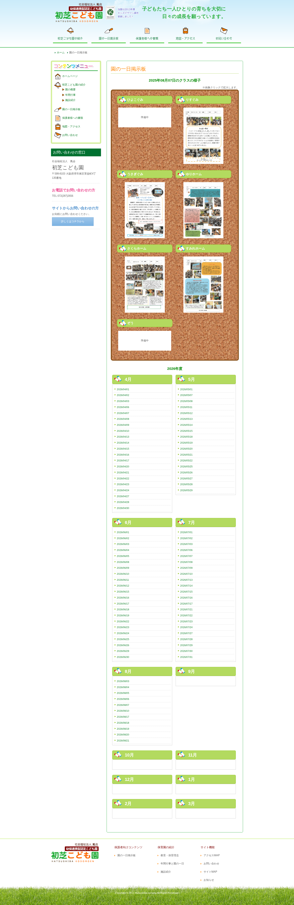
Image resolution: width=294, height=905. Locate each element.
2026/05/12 (186, 413)
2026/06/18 (123, 609)
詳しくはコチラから (72, 221)
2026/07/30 (186, 651)
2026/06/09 (123, 568)
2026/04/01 (123, 389)
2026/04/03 (123, 401)
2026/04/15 (123, 448)
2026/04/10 (123, 431)
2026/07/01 (186, 532)
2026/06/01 (123, 532)
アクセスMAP (212, 855)
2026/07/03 (186, 544)
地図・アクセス (185, 38)
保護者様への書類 (147, 38)
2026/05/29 (186, 490)
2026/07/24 (186, 627)
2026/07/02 (186, 538)
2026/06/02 (123, 538)
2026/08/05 (123, 693)
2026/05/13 (186, 419)
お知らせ (209, 879)
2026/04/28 (123, 502)
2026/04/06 (123, 407)
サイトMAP (210, 871)
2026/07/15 (186, 591)
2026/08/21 (123, 740)
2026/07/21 (186, 609)
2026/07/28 (186, 639)
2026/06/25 (123, 639)
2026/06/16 (123, 597)
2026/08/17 (123, 716)
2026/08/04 (123, 687)
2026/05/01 (186, 389)
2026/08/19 (123, 728)
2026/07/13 (186, 580)
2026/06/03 (123, 544)
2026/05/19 (186, 442)
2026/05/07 (186, 395)
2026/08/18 (123, 722)
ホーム (61, 52)
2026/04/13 (123, 436)
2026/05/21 (186, 454)
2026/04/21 (123, 472)
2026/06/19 (123, 615)
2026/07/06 (186, 550)
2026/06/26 (123, 645)
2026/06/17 (123, 603)
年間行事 (70, 94)
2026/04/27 (123, 496)
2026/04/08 (123, 419)
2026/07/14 (186, 585)
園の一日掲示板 (108, 38)
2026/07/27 (186, 633)
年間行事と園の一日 (172, 863)
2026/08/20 (123, 734)
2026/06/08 (123, 562)
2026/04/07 (123, 413)
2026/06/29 (123, 651)
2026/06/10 (123, 574)
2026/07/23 (186, 621)
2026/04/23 (123, 484)
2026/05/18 (186, 436)
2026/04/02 (123, 395)
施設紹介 (70, 100)
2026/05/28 (186, 484)
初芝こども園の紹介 (70, 38)
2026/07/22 (186, 615)
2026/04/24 (123, 490)
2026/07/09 (186, 568)
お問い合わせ (223, 38)
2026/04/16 (123, 454)
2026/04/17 (123, 460)
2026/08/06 (123, 699)
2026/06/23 (123, 627)
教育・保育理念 (170, 855)
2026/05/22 (186, 460)
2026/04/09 (123, 425)
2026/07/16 (186, 597)
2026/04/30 (123, 508)
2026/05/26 (186, 472)
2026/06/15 (123, 591)
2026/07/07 (186, 556)
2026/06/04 (123, 550)
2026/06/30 (123, 657)
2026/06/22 (123, 621)
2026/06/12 (123, 585)
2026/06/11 (123, 580)
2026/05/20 (186, 448)
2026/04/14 (123, 442)
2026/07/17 (186, 603)
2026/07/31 (186, 657)
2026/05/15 (186, 431)
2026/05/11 (186, 407)
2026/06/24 (123, 633)
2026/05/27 (186, 478)
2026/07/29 (186, 645)
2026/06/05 (123, 556)
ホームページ (70, 76)
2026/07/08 (186, 562)
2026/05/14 (186, 425)
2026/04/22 (123, 478)
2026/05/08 (186, 401)
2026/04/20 (123, 466)
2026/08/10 (123, 710)
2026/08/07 (123, 705)
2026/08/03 (123, 681)
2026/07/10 (186, 574)
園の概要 (70, 89)
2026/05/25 (186, 466)
